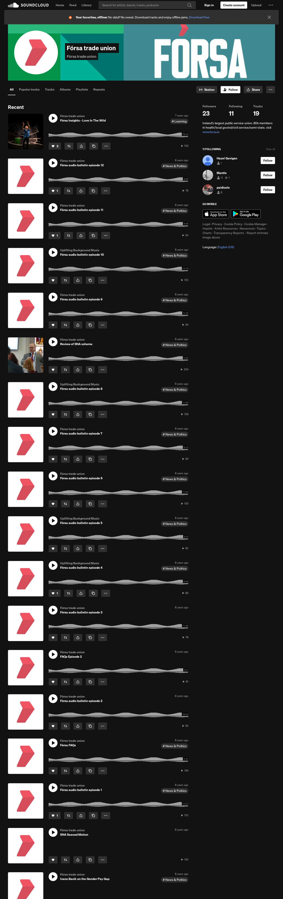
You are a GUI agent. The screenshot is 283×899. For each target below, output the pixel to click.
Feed (72, 5)
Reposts (99, 89)
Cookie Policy (233, 224)
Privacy (217, 224)
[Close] (269, 17)
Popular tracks (29, 89)
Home (60, 5)
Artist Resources (226, 228)
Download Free (199, 17)
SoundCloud (28, 5)
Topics (261, 228)
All (12, 89)
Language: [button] (218, 247)
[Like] (53, 280)
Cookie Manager (255, 224)
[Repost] (69, 146)
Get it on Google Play (246, 213)
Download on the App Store (216, 213)
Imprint (207, 228)
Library (87, 5)
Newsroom (247, 228)
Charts (207, 232)
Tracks (49, 89)
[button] (271, 5)
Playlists (82, 89)
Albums (65, 89)
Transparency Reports (229, 232)
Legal (206, 224)
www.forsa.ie (211, 132)
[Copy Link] (93, 146)
